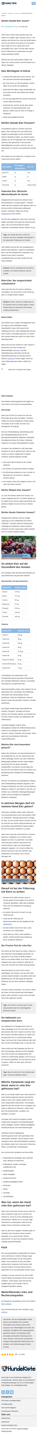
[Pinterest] (12, 1392)
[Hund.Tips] (9, 3)
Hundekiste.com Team (11, 26)
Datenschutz (5, 1418)
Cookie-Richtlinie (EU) (9, 1425)
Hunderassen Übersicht (9, 1411)
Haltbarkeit (5, 214)
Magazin (10, 13)
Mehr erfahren (6, 1304)
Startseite (4, 13)
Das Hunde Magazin (8, 1408)
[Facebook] (7, 1392)
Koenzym (16, 350)
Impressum (5, 1422)
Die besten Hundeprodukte (11, 1400)
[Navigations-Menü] (34, 3)
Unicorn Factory (22, 1429)
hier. (34, 227)
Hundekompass (7, 1404)
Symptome (11, 358)
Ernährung (17, 13)
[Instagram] (3, 1392)
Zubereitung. (7, 924)
